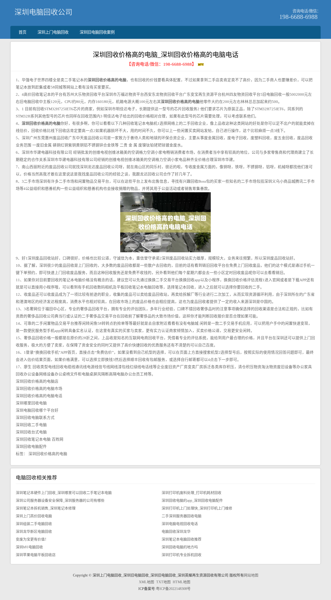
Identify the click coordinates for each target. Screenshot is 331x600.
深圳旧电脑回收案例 (97, 32)
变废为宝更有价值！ (32, 539)
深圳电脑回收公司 (43, 12)
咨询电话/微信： (306, 11)
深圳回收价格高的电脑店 (37, 381)
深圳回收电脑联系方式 (35, 418)
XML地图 (146, 582)
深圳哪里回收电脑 (31, 403)
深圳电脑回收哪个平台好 (37, 410)
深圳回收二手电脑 (31, 425)
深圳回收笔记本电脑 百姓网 (39, 439)
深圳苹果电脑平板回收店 (36, 555)
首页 (22, 32)
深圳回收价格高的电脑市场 (39, 389)
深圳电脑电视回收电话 (180, 524)
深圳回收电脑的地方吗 (180, 547)
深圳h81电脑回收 (29, 547)
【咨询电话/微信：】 (162, 64)
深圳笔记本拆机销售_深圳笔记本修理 (46, 508)
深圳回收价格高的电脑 (47, 454)
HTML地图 (181, 582)
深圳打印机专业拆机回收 (181, 555)
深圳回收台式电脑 (31, 432)
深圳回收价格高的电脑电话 (39, 396)
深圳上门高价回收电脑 (34, 516)
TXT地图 (163, 582)
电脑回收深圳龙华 (176, 532)
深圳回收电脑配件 (31, 447)
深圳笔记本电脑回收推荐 (181, 539)
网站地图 (251, 575)
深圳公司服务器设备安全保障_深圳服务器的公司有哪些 (60, 500)
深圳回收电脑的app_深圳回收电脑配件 (192, 500)
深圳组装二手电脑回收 (34, 524)
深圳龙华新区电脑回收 (34, 532)
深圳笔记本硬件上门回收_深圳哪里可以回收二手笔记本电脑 (64, 493)
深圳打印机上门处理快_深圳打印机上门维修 (197, 508)
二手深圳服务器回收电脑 (181, 516)
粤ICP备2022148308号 (173, 589)
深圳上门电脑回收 (53, 32)
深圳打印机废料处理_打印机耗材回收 (191, 493)
